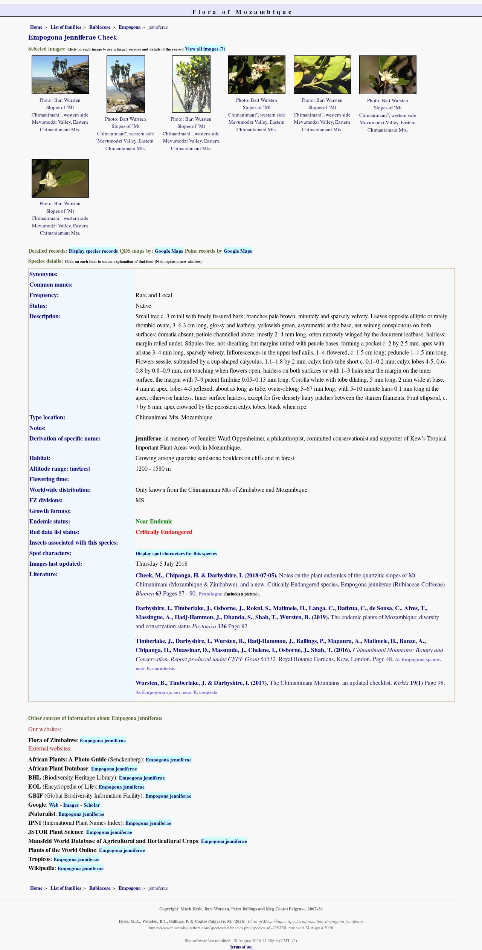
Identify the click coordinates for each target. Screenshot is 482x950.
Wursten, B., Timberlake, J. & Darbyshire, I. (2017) (201, 682)
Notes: (37, 427)
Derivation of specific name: (64, 438)
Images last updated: (55, 563)
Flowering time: (49, 478)
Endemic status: (49, 521)
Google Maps (169, 250)
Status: (38, 305)
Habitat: (39, 457)
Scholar (92, 804)
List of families (65, 26)
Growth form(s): (50, 510)
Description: (45, 316)
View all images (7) (205, 48)
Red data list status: (54, 531)
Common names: (51, 284)
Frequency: (44, 294)
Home (36, 26)
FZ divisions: (46, 500)
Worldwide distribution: (60, 489)
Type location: (47, 417)
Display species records (93, 250)
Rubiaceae (100, 26)
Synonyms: (43, 273)
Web (53, 804)
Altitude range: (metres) (59, 468)
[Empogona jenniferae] (60, 73)
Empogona (129, 26)
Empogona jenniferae (103, 740)
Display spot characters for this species (176, 553)
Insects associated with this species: (73, 542)
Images (71, 804)
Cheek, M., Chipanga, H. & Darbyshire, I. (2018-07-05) (206, 575)
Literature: (43, 573)
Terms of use (241, 947)
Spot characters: (50, 552)
